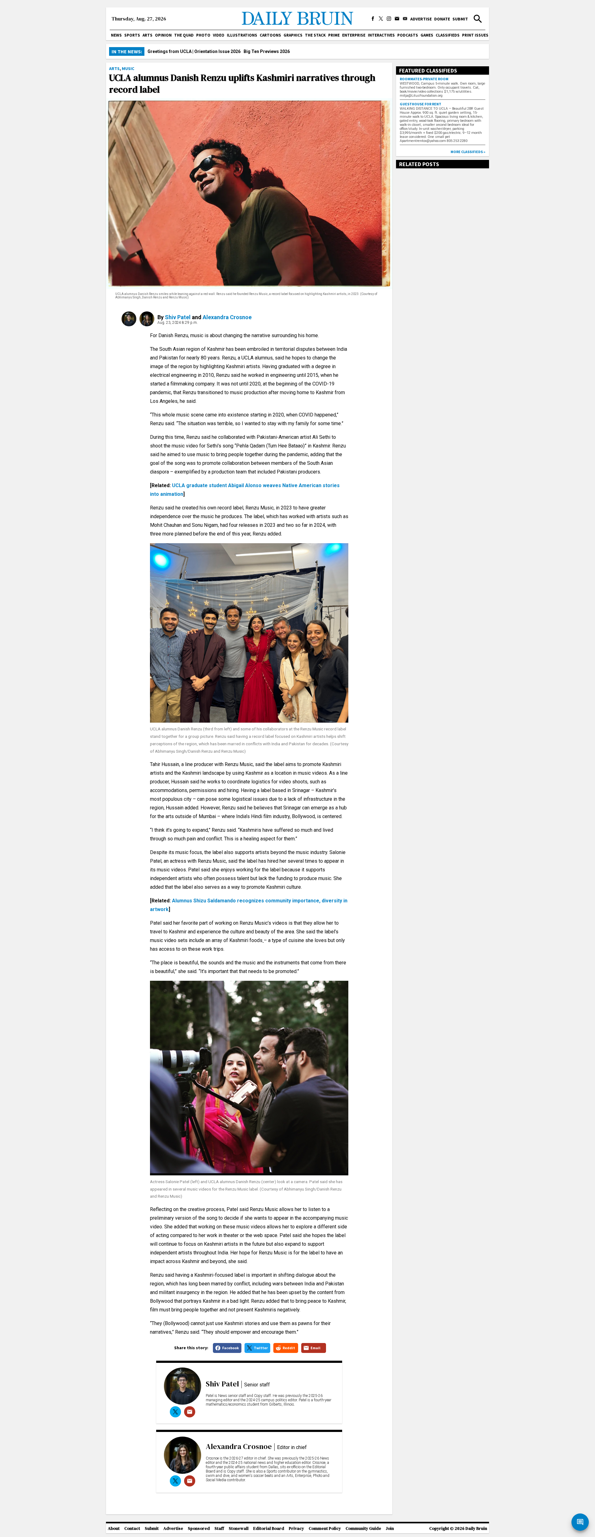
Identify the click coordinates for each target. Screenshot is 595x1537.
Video (218, 35)
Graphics (293, 35)
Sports (132, 35)
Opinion (163, 35)
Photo (203, 35)
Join (390, 1528)
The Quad (184, 35)
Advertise (421, 19)
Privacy (296, 1528)
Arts (147, 35)
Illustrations (242, 35)
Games (427, 35)
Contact (132, 1528)
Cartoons (270, 35)
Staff (219, 1528)
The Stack (315, 35)
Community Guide (363, 1528)
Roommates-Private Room (424, 79)
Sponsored (199, 1528)
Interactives (381, 35)
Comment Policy (325, 1528)
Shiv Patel (178, 317)
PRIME (334, 35)
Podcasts (407, 35)
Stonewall (239, 1528)
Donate (442, 19)
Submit (460, 19)
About (114, 1528)
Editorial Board (268, 1528)
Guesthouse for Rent (420, 104)
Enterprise (353, 35)
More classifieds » (468, 151)
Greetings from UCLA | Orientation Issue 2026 (194, 51)
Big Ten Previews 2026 (267, 51)
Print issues (475, 35)
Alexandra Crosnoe (227, 317)
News (116, 35)
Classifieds (448, 35)
